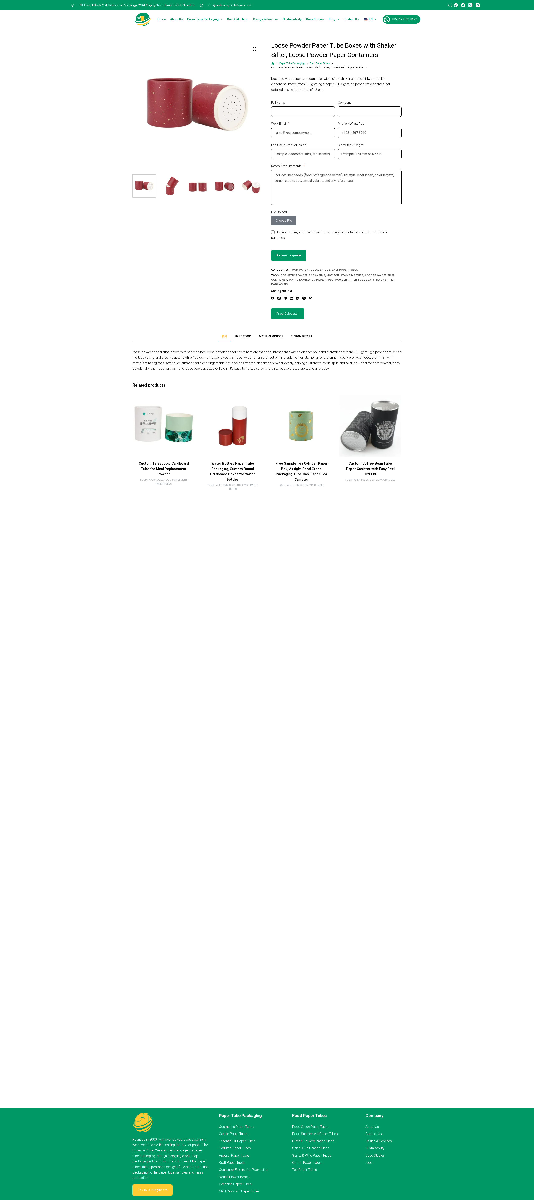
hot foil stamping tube (345, 275)
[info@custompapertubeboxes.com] (201, 5)
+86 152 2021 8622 (404, 19)
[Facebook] (463, 5)
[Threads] (304, 298)
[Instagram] (478, 5)
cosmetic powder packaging (303, 275)
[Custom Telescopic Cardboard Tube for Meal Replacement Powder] (164, 426)
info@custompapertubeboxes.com (229, 5)
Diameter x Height (350, 145)
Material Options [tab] (271, 336)
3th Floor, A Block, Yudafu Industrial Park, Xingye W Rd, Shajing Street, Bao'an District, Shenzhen (137, 5)
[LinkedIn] (291, 298)
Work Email (278, 124)
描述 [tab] (224, 336)
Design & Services (265, 19)
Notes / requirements (286, 166)
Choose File (283, 220)
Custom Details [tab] (301, 336)
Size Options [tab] (243, 336)
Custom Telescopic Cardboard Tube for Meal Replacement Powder (164, 468)
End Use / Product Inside (288, 145)
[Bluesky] (310, 298)
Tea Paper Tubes (313, 485)
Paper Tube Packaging (203, 19)
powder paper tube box (353, 279)
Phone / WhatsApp (351, 124)
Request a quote (288, 255)
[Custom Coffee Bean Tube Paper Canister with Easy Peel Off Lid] (370, 426)
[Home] (272, 63)
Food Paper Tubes (304, 269)
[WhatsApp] (297, 298)
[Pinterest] (456, 5)
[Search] (450, 5)
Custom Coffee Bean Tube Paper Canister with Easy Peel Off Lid (370, 468)
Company (344, 102)
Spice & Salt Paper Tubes (339, 269)
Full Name (278, 102)
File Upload (279, 212)
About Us (176, 19)
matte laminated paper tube (311, 279)
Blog (332, 19)
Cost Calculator (238, 19)
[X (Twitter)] (470, 5)
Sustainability (292, 19)
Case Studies (315, 19)
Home (161, 19)
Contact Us (351, 19)
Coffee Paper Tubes (382, 479)
